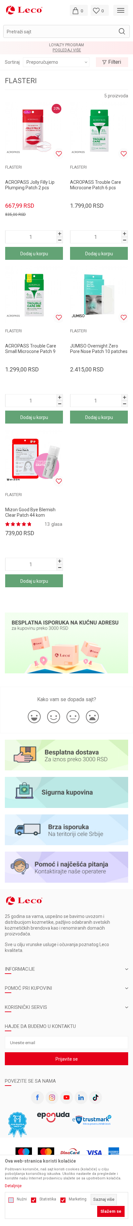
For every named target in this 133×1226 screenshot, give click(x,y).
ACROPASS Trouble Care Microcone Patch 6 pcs (95, 185)
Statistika (47, 1199)
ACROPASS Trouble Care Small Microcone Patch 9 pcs (30, 351)
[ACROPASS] (13, 152)
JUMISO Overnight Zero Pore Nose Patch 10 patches (99, 348)
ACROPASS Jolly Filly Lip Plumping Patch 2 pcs (30, 185)
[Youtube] (66, 1097)
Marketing (78, 1199)
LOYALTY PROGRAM (66, 45)
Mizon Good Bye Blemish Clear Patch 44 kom (30, 512)
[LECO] (24, 10)
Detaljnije (13, 1186)
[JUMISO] (78, 315)
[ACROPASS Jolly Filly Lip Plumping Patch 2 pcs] (34, 131)
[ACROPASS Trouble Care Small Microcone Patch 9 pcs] (34, 295)
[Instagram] (52, 1097)
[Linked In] (81, 1097)
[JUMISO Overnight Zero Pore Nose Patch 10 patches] (99, 295)
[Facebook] (37, 1097)
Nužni (22, 1199)
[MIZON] (13, 479)
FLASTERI (13, 167)
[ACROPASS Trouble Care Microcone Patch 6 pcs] (99, 131)
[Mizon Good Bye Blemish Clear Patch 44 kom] (34, 459)
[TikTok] (95, 1097)
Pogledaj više (67, 50)
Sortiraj (12, 62)
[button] (66, 31)
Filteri (114, 62)
